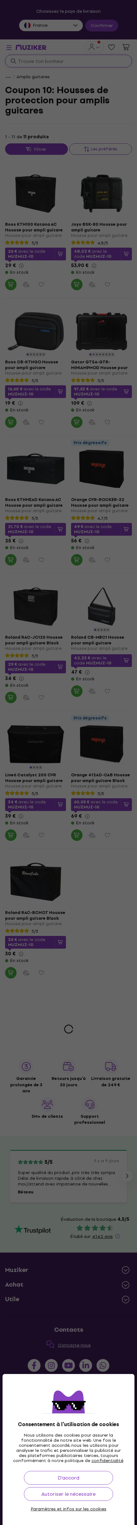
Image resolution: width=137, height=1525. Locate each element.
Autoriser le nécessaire (68, 1494)
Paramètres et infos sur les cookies (68, 1509)
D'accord (68, 1478)
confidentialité (107, 1460)
